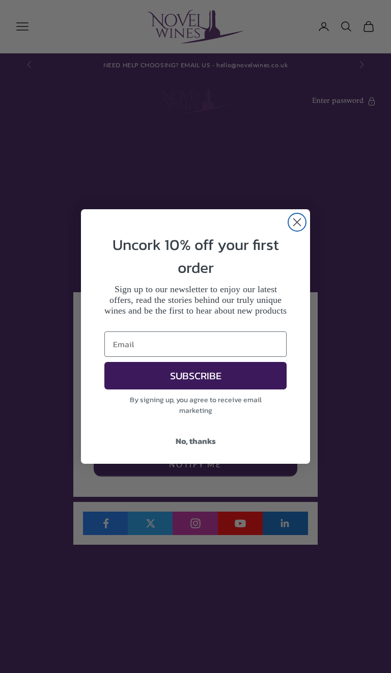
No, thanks (196, 441)
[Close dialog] (297, 222)
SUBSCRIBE (195, 375)
